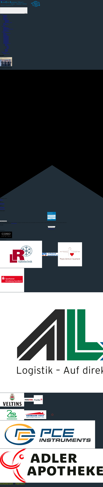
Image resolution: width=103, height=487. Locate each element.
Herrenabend (2, 207)
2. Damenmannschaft (6, 38)
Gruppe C (7, 47)
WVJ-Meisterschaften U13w (7, 43)
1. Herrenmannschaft (6, 40)
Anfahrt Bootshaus (5, 27)
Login (4, 25)
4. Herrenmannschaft (6, 42)
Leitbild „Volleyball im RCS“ (7, 33)
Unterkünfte (6, 50)
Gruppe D (7, 48)
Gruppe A (7, 46)
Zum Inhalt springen (2, 0)
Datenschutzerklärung (6, 24)
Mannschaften (6, 45)
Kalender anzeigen (2, 209)
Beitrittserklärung (7, 20)
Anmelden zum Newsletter (51, 227)
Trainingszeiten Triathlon (6, 53)
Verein (2, 14)
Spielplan (6, 49)
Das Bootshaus (5, 16)
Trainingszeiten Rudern (6, 28)
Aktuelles (4, 32)
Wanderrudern (5, 29)
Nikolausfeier (2, 203)
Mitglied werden (5, 19)
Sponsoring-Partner (5, 18)
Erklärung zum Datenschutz (8, 22)
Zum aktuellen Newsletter (51, 228)
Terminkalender (5, 15)
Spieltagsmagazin (5, 35)
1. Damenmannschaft (6, 37)
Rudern (3, 26)
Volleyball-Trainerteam (6, 36)
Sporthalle (6, 51)
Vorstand (4, 23)
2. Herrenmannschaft (6, 41)
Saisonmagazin (5, 34)
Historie (4, 17)
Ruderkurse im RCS (5, 30)
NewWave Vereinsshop (6, 31)
